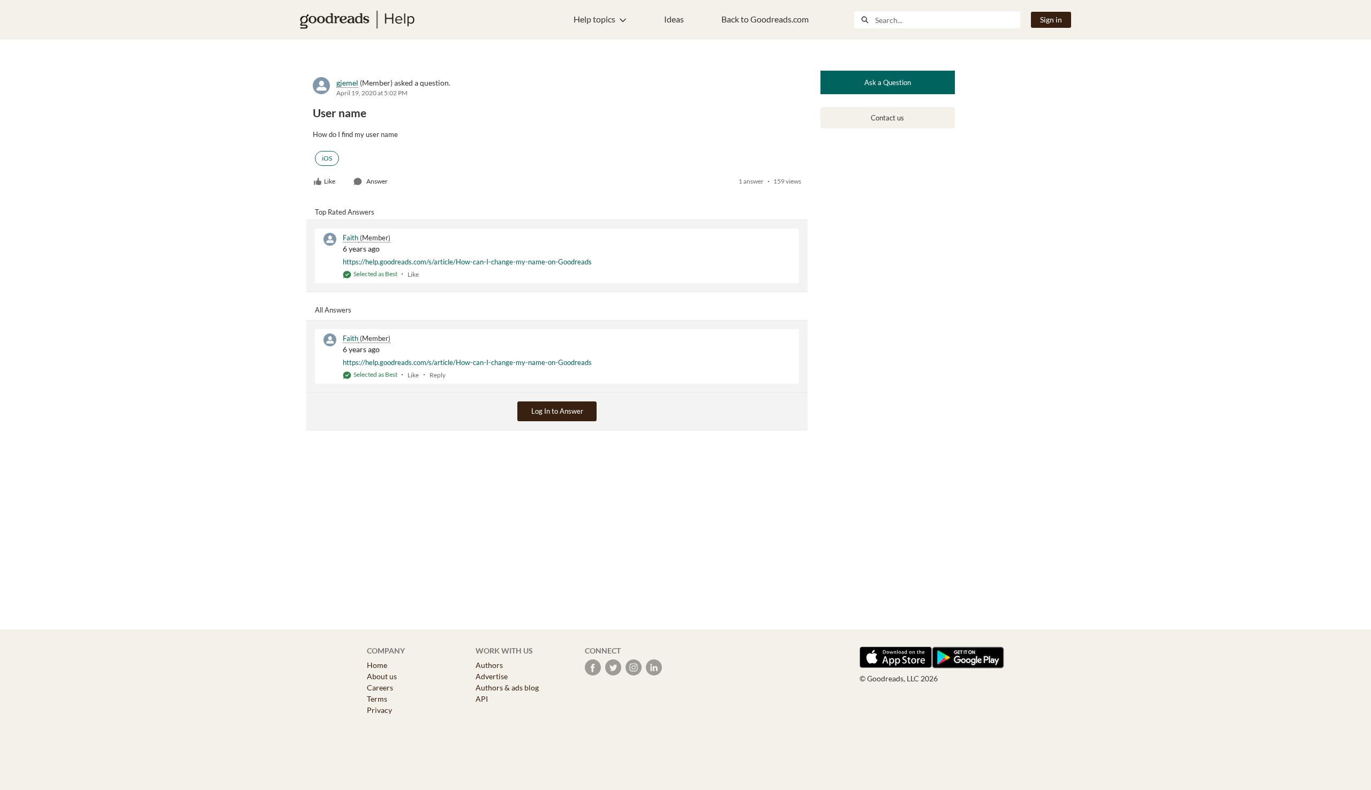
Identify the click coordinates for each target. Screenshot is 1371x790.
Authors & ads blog (507, 687)
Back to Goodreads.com (765, 19)
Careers (380, 687)
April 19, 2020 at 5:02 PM (372, 93)
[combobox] (947, 20)
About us (382, 676)
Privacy (379, 710)
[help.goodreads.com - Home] (357, 20)
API (482, 698)
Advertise (492, 676)
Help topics (594, 19)
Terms (377, 698)
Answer (377, 181)
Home (377, 665)
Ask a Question (887, 82)
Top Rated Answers (344, 212)
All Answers (333, 310)
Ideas (674, 19)
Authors (489, 665)
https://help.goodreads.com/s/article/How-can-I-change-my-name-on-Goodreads (467, 261)
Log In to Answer (557, 411)
